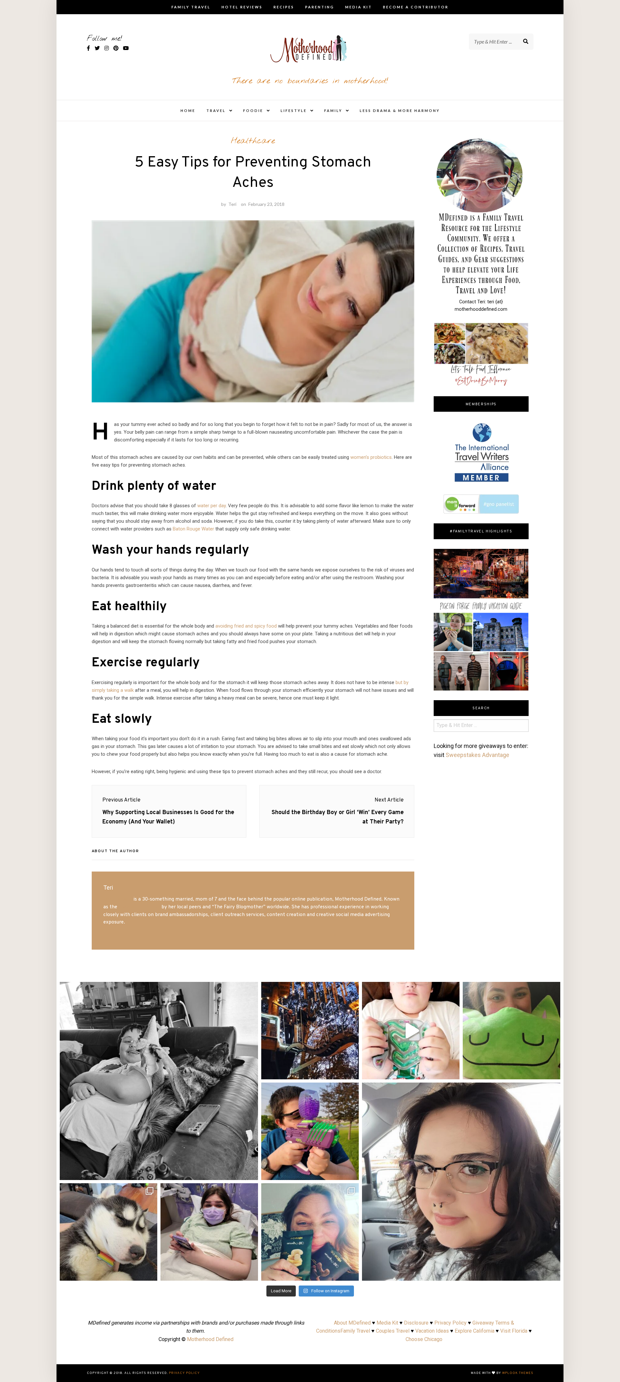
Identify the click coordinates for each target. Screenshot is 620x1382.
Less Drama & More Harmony (400, 110)
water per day (211, 506)
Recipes (284, 7)
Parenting (319, 7)
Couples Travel (392, 1331)
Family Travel (191, 7)
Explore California (474, 1331)
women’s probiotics (371, 457)
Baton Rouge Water (193, 529)
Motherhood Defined (210, 1339)
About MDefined (352, 1323)
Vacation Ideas (432, 1331)
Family (333, 110)
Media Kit (358, 7)
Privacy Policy (450, 1323)
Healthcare (253, 141)
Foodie (253, 110)
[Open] (159, 1081)
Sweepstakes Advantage (477, 755)
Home (188, 110)
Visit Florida (513, 1331)
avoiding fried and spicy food (246, 626)
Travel (216, 110)
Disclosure (416, 1323)
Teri (232, 204)
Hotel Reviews (242, 7)
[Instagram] (250, 1172)
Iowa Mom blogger (139, 907)
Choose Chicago (424, 1339)
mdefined (158, 989)
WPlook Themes (517, 1373)
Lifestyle (294, 110)
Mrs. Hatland (117, 899)
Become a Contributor (416, 7)
